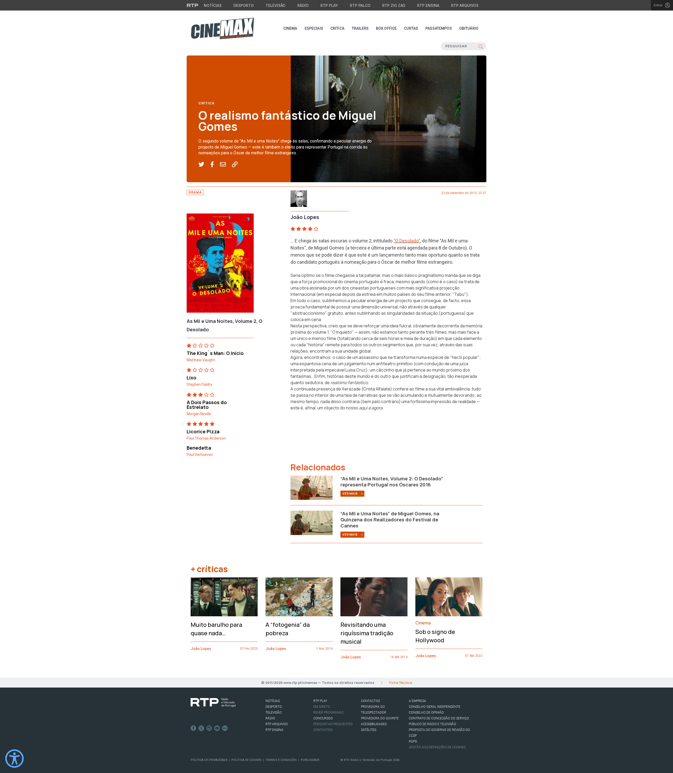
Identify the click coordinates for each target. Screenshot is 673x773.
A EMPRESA (417, 701)
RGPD (413, 741)
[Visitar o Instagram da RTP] (209, 728)
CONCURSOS (323, 718)
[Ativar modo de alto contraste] (14, 758)
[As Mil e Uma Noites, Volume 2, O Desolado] (220, 264)
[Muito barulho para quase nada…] (224, 596)
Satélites (368, 730)
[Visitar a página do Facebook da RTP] (193, 728)
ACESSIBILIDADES (374, 724)
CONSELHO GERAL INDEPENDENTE (434, 707)
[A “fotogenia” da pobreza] (299, 596)
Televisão (275, 5)
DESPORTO (274, 707)
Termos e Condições (281, 760)
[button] (204, 165)
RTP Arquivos (464, 5)
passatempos (438, 28)
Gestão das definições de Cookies (437, 747)
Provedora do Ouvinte (380, 718)
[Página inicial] (222, 28)
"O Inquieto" (342, 332)
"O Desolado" (407, 240)
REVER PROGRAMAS (328, 712)
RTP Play (329, 5)
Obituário (468, 28)
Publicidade (310, 760)
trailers (360, 28)
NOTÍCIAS (273, 701)
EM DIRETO (321, 707)
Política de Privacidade (209, 760)
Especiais (314, 28)
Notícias (213, 5)
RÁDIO (270, 718)
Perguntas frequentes (333, 724)
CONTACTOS (370, 701)
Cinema (290, 28)
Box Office (386, 28)
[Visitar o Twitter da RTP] (201, 728)
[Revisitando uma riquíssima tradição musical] (373, 596)
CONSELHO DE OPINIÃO (426, 712)
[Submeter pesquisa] (480, 46)
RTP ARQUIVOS (277, 724)
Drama (195, 192)
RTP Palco (360, 5)
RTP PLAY (320, 701)
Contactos (322, 730)
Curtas (411, 28)
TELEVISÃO (274, 712)
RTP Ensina (428, 5)
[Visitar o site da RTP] (192, 5)
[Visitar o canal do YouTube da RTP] (217, 728)
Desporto (243, 5)
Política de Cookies (246, 760)
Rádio (303, 5)
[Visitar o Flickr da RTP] (225, 728)
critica (337, 28)
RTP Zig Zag (393, 5)
